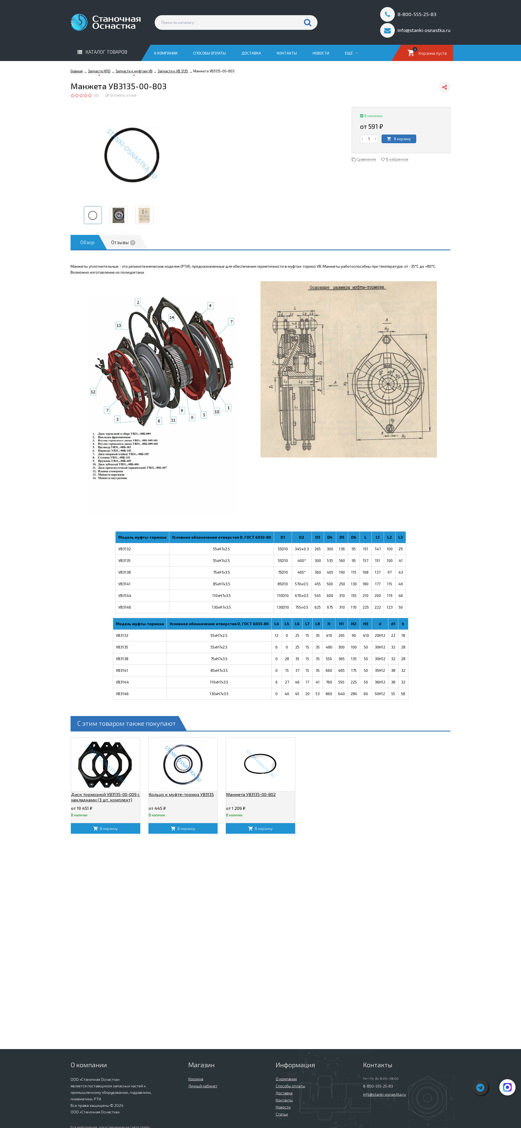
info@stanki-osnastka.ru (384, 1094)
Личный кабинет (202, 1086)
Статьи (282, 1114)
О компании (165, 53)
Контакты (287, 53)
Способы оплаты (209, 53)
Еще (349, 53)
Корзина (195, 1078)
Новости (321, 53)
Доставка (251, 53)
